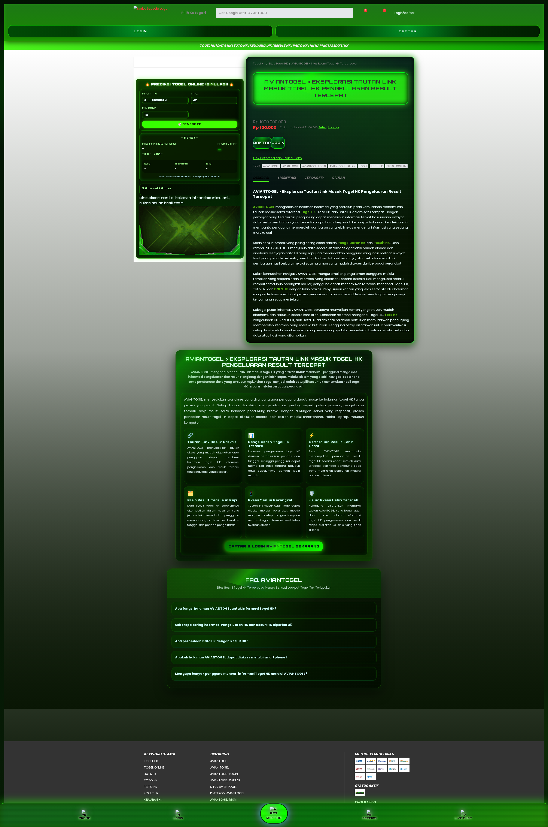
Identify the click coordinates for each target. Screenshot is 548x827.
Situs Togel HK (279, 63)
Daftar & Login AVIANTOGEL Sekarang (274, 546)
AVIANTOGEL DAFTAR (342, 166)
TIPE (194, 93)
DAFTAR (262, 143)
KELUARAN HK (153, 799)
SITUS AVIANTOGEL (223, 787)
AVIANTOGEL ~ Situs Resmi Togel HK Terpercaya (324, 63)
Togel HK (259, 63)
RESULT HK (151, 793)
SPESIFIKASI (286, 177)
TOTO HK (150, 780)
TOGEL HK (377, 166)
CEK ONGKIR (313, 177)
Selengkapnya (329, 127)
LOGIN (277, 143)
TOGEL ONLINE (154, 767)
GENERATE (189, 124)
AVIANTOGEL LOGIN (314, 166)
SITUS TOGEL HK (396, 166)
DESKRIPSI (261, 177)
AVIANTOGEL (270, 166)
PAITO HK (150, 787)
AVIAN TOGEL (290, 166)
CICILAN (338, 177)
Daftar (408, 31)
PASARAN (149, 93)
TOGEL (363, 166)
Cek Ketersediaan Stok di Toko (277, 158)
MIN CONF (149, 108)
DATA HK (150, 774)
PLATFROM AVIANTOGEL (227, 793)
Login (140, 31)
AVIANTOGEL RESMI (223, 799)
